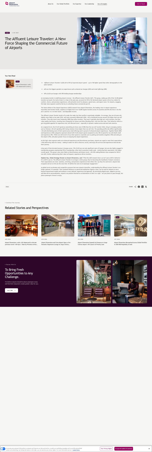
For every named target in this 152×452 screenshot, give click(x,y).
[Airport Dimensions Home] (12, 4)
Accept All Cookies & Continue (123, 448)
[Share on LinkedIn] (142, 187)
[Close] (149, 449)
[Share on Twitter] (146, 187)
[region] (76, 449)
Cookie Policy (76, 450)
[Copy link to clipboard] (135, 187)
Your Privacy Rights (106, 448)
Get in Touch (141, 4)
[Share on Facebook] (139, 187)
